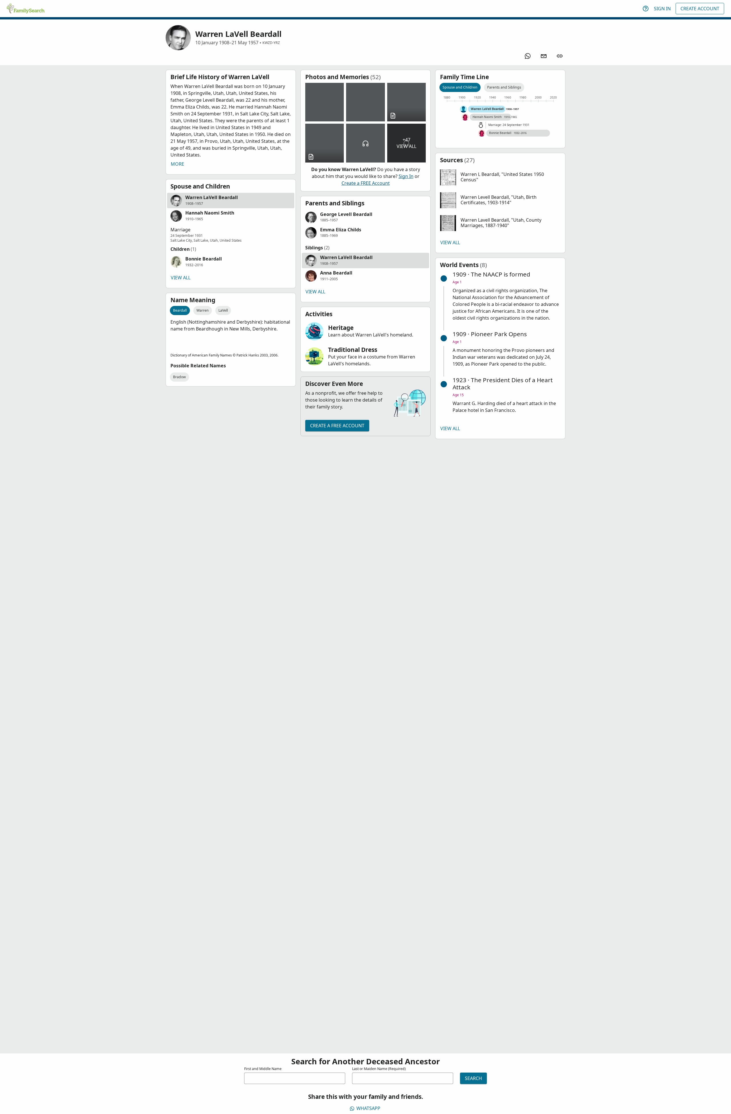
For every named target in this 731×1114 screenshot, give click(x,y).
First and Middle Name (263, 1068)
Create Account (699, 8)
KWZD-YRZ (271, 42)
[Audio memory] (365, 143)
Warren (202, 310)
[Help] (645, 8)
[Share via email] (543, 56)
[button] (230, 200)
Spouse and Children (460, 87)
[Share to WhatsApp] (527, 56)
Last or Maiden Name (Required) (379, 1068)
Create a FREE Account (366, 183)
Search (473, 1078)
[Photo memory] (324, 102)
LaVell (223, 310)
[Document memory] (406, 102)
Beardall (180, 310)
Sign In (662, 8)
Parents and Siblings (504, 87)
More (177, 164)
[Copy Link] (559, 56)
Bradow (179, 376)
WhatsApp (368, 1108)
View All (180, 278)
